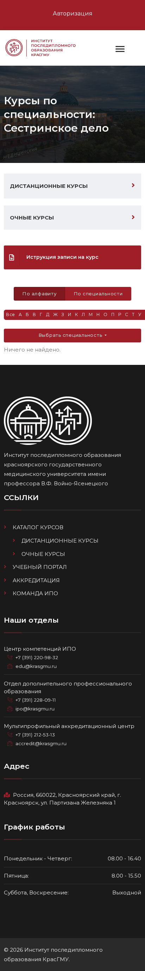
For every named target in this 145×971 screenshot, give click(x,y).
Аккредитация (36, 580)
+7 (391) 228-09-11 (35, 700)
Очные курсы (32, 217)
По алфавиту (39, 293)
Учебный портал (40, 567)
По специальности (98, 293)
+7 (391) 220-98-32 (36, 657)
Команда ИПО (35, 593)
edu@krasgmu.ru (36, 666)
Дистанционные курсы (49, 186)
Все (10, 314)
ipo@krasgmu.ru (35, 708)
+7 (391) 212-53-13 (35, 734)
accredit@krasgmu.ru (41, 743)
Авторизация (73, 13)
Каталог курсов (38, 527)
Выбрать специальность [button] (71, 335)
